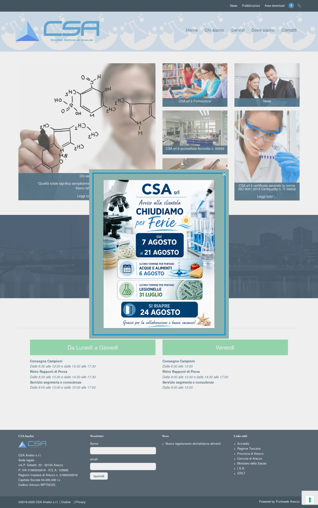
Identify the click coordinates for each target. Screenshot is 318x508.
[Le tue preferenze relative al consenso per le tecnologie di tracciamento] (309, 499)
